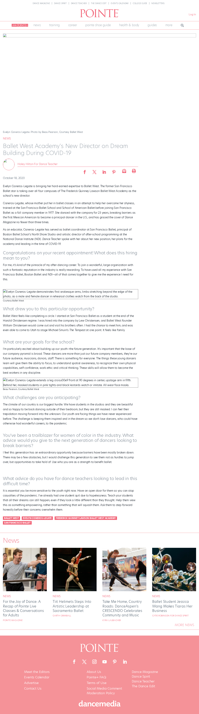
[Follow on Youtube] (104, 661)
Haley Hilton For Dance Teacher (37, 164)
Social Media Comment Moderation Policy (104, 690)
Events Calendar (119, 3)
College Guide (140, 3)
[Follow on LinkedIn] (124, 661)
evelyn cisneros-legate (37, 518)
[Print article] (133, 171)
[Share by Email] (123, 171)
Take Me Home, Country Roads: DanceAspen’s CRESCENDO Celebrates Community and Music (122, 608)
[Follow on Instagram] (94, 661)
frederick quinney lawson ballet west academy (86, 518)
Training (54, 25)
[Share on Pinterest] (114, 171)
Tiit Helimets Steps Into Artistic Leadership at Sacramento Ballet (72, 606)
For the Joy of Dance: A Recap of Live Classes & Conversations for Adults (23, 608)
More (168, 25)
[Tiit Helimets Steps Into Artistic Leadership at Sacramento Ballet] (75, 590)
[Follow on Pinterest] (114, 661)
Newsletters (157, 3)
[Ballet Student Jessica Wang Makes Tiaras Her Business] (174, 590)
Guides (152, 25)
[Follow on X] (84, 661)
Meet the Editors (37, 672)
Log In (192, 14)
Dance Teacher (79, 3)
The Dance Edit (98, 3)
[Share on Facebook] (85, 171)
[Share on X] (94, 171)
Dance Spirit (60, 3)
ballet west (11, 518)
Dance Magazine (41, 3)
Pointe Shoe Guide (98, 25)
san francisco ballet (17, 522)
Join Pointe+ (19, 25)
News (37, 25)
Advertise (31, 683)
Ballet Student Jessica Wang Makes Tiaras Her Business (172, 606)
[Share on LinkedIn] (104, 171)
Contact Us (32, 688)
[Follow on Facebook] (74, 661)
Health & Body (129, 25)
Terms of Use (96, 683)
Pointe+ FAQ (96, 677)
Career (72, 25)
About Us (94, 672)
